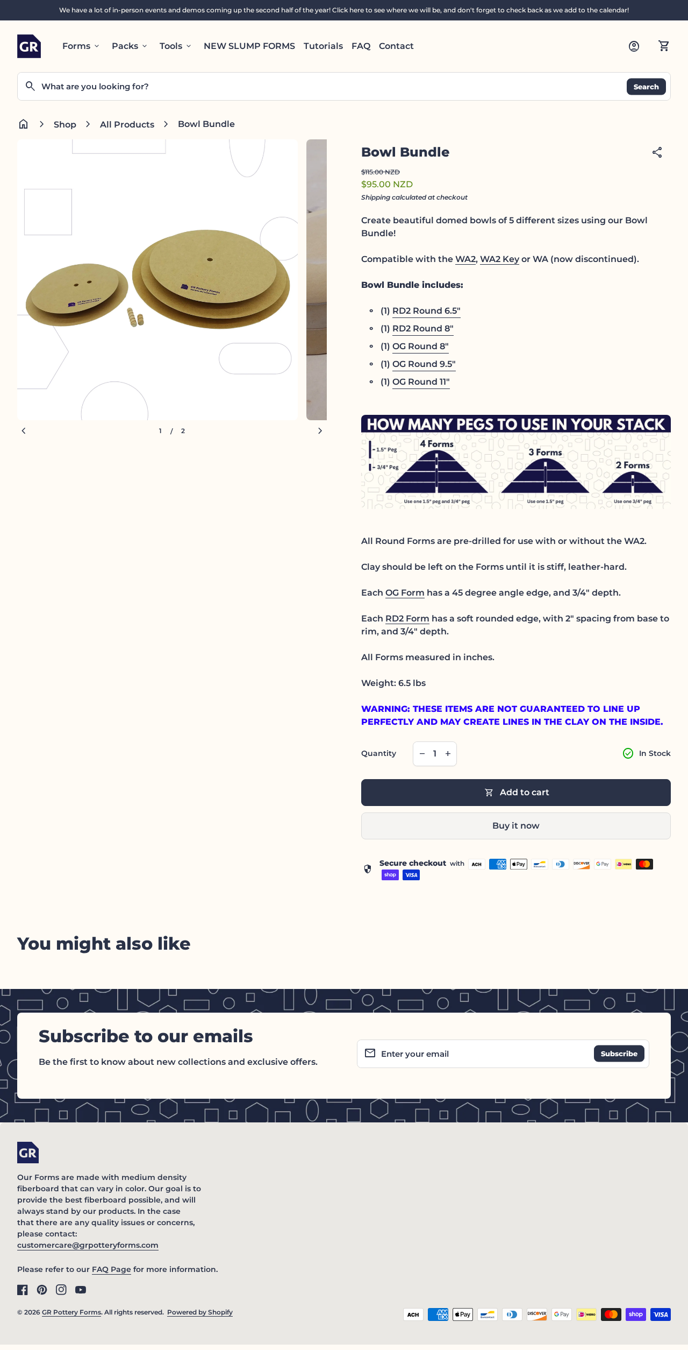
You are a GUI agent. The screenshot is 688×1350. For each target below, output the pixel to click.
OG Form (405, 593)
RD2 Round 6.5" (426, 311)
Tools (176, 46)
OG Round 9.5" (424, 364)
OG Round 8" (420, 346)
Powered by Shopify (200, 1312)
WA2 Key (499, 259)
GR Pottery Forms (71, 1312)
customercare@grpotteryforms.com (88, 1245)
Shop (65, 124)
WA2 (465, 259)
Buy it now (516, 826)
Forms (81, 46)
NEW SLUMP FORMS (249, 46)
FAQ (361, 46)
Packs (130, 46)
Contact (396, 46)
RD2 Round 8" (423, 328)
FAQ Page (111, 1269)
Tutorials (323, 46)
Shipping (375, 197)
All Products (127, 124)
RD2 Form (407, 618)
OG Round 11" (421, 382)
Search (646, 86)
